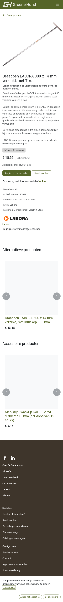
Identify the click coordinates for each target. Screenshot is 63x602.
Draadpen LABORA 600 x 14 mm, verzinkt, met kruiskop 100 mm (29, 320)
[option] (31, 296)
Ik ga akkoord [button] (51, 597)
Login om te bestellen (16, 173)
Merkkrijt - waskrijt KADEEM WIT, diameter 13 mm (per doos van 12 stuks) (29, 416)
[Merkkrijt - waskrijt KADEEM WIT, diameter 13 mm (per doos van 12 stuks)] (31, 382)
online (42, 181)
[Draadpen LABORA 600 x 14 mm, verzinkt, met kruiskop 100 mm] (31, 288)
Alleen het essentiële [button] (30, 597)
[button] (6, 296)
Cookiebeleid (9, 587)
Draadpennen (13, 15)
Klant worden (41, 173)
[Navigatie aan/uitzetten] (58, 4)
